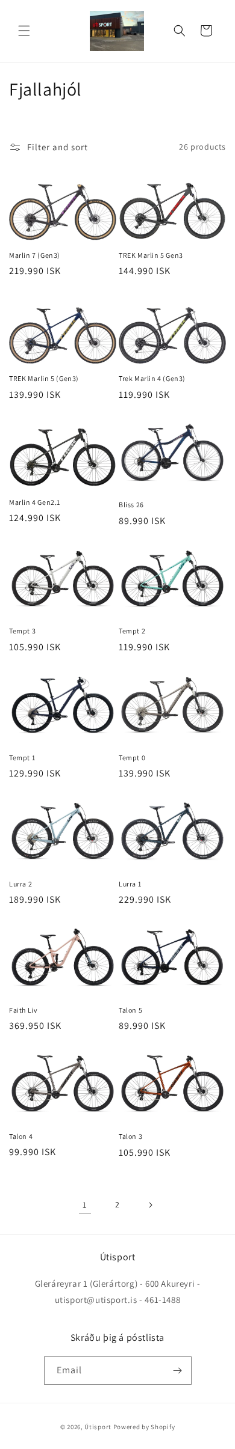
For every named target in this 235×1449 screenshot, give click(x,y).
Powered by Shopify (144, 1427)
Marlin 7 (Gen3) (34, 255)
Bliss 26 (131, 504)
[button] (24, 30)
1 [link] (85, 1204)
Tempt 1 (22, 757)
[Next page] (150, 1205)
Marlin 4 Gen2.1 (34, 502)
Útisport (97, 1427)
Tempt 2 (132, 630)
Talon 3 (130, 1136)
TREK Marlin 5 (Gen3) (44, 378)
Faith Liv (23, 1009)
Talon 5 (130, 1009)
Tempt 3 (22, 630)
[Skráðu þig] (177, 1370)
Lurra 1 (130, 883)
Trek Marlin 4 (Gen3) (152, 378)
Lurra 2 (20, 883)
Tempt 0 (132, 757)
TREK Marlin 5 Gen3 (151, 255)
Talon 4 (21, 1136)
